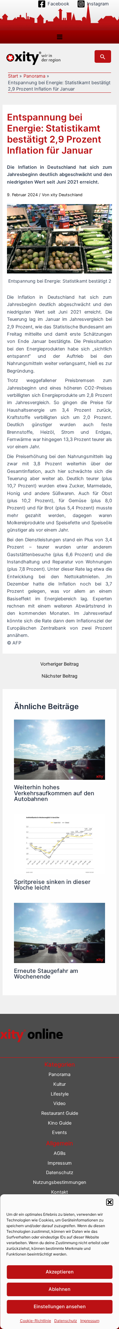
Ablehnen (59, 1289)
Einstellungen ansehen (60, 1306)
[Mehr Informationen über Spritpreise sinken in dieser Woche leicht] (59, 844)
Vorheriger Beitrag (59, 664)
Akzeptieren (60, 1272)
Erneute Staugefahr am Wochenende (46, 973)
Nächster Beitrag (59, 676)
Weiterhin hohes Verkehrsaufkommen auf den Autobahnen (54, 793)
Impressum (89, 1320)
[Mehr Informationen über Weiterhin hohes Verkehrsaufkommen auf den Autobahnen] (59, 749)
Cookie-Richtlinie (35, 1320)
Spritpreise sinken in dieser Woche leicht (52, 884)
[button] (109, 1202)
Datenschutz (65, 1320)
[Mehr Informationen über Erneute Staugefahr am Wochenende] (59, 933)
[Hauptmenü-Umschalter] (59, 37)
